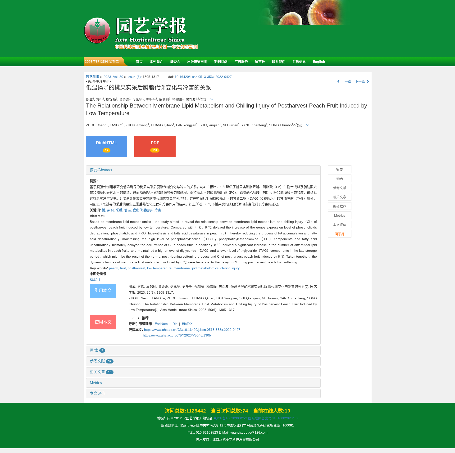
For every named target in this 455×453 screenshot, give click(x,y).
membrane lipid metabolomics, (196, 268)
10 (287, 410)
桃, (104, 210)
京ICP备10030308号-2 (230, 418)
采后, (120, 210)
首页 (139, 61)
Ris (175, 324)
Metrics (96, 383)
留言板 (260, 61)
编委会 (175, 61)
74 (245, 410)
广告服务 (241, 61)
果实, (111, 210)
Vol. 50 (118, 77)
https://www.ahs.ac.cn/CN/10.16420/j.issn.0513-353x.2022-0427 (192, 330)
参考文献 (100, 361)
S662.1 (95, 280)
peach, (114, 268)
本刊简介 (156, 61)
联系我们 (278, 61)
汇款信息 (299, 61)
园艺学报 (92, 77)
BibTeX (187, 324)
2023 (107, 77)
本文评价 (97, 393)
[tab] (203, 170)
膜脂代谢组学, (144, 210)
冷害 (158, 210)
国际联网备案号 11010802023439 (273, 418)
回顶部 (340, 234)
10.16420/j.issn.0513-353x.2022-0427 (203, 77)
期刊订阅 (221, 61)
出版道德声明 (197, 61)
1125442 (196, 410)
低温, (128, 210)
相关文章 (100, 372)
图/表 (96, 350)
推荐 (145, 318)
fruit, (124, 268)
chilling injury (230, 268)
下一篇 (360, 81)
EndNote (161, 324)
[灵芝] (304, 28)
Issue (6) (134, 77)
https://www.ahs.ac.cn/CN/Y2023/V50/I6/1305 (177, 335)
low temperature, (160, 268)
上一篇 (345, 81)
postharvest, (137, 268)
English (319, 61)
